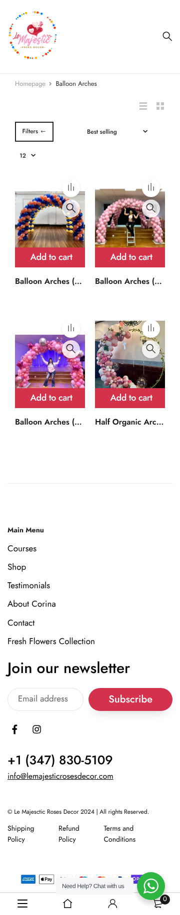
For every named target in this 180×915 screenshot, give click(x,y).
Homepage (30, 83)
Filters (30, 131)
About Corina (32, 605)
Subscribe (130, 699)
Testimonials (29, 586)
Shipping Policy (21, 834)
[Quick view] (71, 209)
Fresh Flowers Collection (51, 642)
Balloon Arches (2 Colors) (61, 281)
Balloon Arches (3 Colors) (61, 422)
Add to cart (51, 256)
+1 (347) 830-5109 (60, 760)
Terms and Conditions (120, 834)
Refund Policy (69, 834)
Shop (17, 567)
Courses (22, 549)
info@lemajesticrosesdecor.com (61, 776)
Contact (21, 623)
